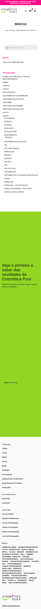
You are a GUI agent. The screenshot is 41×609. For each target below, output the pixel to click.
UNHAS (12, 30)
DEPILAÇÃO (8, 128)
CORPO (6, 89)
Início (7, 30)
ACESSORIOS (9, 118)
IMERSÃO (7, 155)
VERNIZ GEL (9, 182)
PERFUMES (7, 102)
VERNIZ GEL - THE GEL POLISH (16, 185)
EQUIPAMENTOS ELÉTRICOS (15, 142)
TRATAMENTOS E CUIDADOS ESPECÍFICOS (21, 175)
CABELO (6, 86)
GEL (5, 145)
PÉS (5, 165)
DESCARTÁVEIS (9, 92)
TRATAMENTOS (10, 172)
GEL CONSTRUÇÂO (11, 148)
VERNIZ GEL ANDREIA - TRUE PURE (18, 188)
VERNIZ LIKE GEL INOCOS (14, 192)
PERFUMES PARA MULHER (13, 109)
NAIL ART (7, 162)
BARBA (5, 82)
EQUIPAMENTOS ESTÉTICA (13, 99)
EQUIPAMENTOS (22, 30)
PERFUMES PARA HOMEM (13, 106)
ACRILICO (8, 121)
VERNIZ (7, 178)
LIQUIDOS (8, 158)
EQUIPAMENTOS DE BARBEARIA (15, 96)
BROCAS (8, 137)
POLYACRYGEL (10, 168)
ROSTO (5, 112)
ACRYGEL (8, 125)
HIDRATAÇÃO (9, 152)
